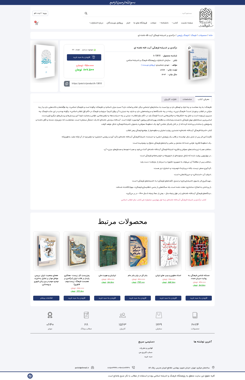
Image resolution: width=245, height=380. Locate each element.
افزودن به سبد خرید (198, 298)
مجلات (153, 23)
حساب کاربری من (145, 352)
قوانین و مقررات (146, 348)
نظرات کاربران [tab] (170, 99)
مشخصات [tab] (187, 99)
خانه (211, 35)
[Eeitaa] (30, 376)
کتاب (175, 23)
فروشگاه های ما (140, 23)
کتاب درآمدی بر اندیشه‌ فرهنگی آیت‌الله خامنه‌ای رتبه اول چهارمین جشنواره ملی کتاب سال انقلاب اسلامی (163, 200)
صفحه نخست (187, 23)
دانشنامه (164, 23)
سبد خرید (148, 356)
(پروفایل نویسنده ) (148, 65)
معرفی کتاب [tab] (203, 99)
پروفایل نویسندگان (115, 23)
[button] (189, 48)
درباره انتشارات (96, 23)
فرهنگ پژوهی (183, 35)
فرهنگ (193, 35)
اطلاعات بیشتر (46, 298)
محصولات (202, 35)
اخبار (128, 23)
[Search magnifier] (86, 13)
